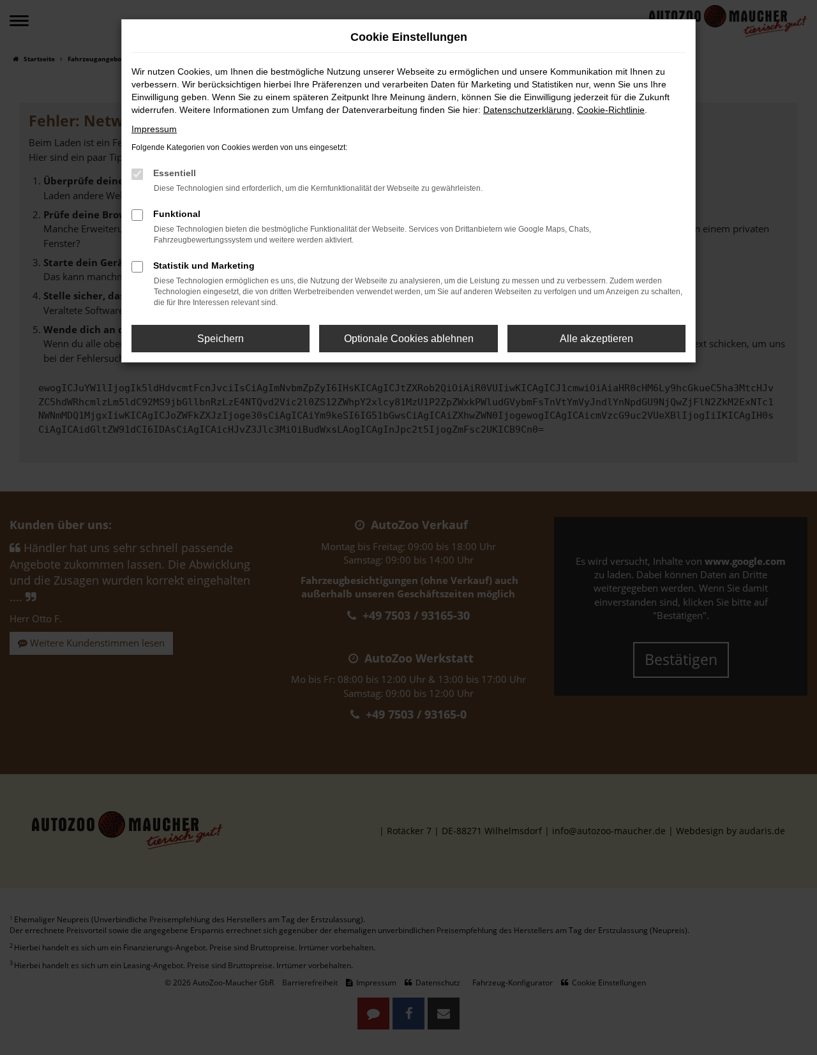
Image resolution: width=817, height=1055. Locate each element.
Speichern (220, 338)
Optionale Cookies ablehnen (409, 338)
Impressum (154, 129)
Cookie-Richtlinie (611, 110)
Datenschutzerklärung (527, 110)
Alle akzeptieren (596, 338)
